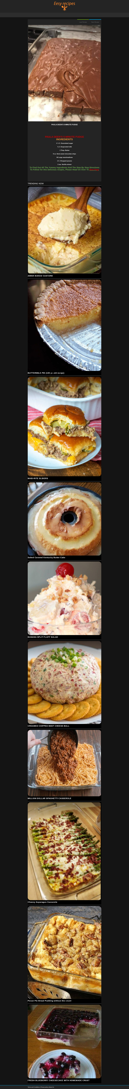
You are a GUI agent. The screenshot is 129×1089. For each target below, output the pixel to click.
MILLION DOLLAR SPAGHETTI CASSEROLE (49, 798)
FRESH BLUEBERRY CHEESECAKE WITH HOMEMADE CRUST (59, 1080)
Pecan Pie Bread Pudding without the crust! (49, 1001)
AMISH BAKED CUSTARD (40, 276)
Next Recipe (95, 22)
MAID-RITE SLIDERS (38, 478)
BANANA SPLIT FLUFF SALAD (43, 637)
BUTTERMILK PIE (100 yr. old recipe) (46, 373)
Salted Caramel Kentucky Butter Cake (46, 557)
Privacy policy (44, 1087)
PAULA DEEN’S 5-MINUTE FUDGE (64, 124)
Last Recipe (83, 22)
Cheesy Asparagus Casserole (42, 902)
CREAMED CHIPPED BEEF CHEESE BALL (48, 726)
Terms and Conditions (34, 1087)
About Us (51, 1087)
